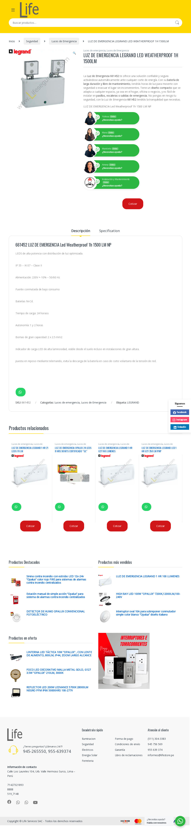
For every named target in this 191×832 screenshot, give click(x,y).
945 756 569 (155, 744)
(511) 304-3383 (157, 738)
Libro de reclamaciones (129, 755)
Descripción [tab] (80, 231)
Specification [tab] (109, 231)
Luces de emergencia (94, 50)
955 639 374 (155, 749)
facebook (182, 412)
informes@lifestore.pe (161, 755)
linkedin (181, 426)
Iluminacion (88, 738)
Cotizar (133, 203)
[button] (74, 53)
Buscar (177, 22)
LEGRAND (133, 402)
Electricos (87, 749)
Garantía (120, 749)
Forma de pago (124, 738)
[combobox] (90, 22)
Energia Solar (89, 755)
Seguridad (32, 41)
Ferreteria (87, 761)
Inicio (12, 41)
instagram (181, 419)
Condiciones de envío (127, 744)
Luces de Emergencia (64, 41)
